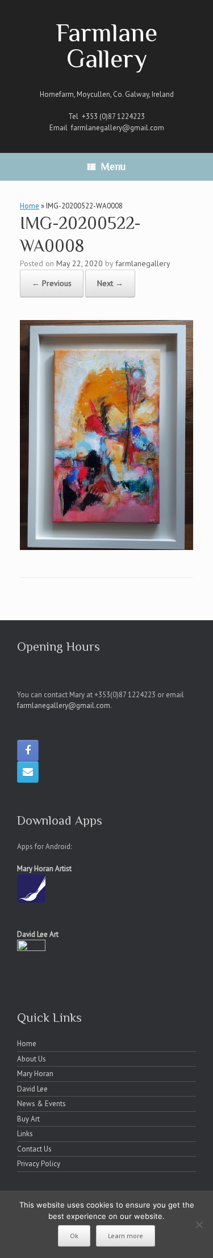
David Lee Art (38, 934)
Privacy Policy (38, 1164)
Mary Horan (35, 1073)
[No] (198, 1224)
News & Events (41, 1103)
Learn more (125, 1235)
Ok (74, 1235)
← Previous (52, 283)
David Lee (32, 1089)
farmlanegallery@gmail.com (117, 128)
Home (29, 206)
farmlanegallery (142, 263)
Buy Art (28, 1119)
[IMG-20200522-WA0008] (106, 546)
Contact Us (34, 1149)
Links (25, 1133)
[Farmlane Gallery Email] (28, 772)
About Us (31, 1059)
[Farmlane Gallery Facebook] (28, 750)
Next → (110, 283)
